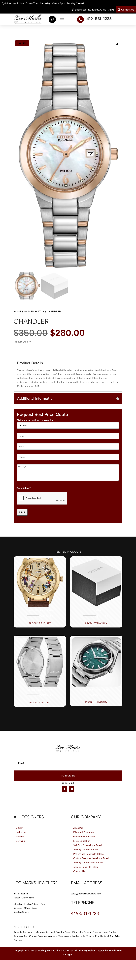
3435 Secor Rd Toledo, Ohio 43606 (94, 9)
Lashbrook (21, 832)
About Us (78, 827)
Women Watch (34, 311)
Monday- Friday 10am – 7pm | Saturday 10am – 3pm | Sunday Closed (44, 3)
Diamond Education (83, 832)
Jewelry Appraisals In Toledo (88, 862)
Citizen (19, 827)
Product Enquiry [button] (40, 623)
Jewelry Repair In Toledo (86, 866)
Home (17, 311)
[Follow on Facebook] (64, 789)
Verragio (20, 840)
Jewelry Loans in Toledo (85, 849)
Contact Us (127, 9)
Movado (20, 836)
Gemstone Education (84, 836)
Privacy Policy (87, 950)
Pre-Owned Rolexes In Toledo (88, 853)
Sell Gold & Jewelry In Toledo (88, 845)
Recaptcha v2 (24, 488)
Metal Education (81, 840)
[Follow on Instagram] (71, 789)
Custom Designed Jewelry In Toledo (91, 858)
